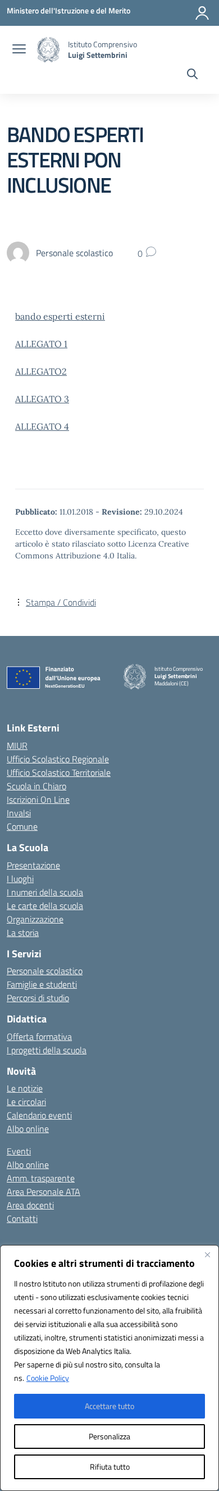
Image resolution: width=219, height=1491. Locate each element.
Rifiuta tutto (110, 1466)
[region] (109, 1368)
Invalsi (19, 813)
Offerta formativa (39, 1036)
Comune (22, 826)
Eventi (19, 1151)
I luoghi (20, 878)
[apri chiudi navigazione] (19, 50)
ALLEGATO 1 (41, 343)
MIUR (17, 745)
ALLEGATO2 (41, 371)
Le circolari (26, 1101)
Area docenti (30, 1205)
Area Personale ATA (43, 1191)
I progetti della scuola (46, 1050)
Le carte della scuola (45, 905)
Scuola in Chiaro (36, 786)
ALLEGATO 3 (42, 398)
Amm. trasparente (41, 1178)
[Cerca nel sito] (192, 75)
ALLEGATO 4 (42, 426)
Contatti (22, 1218)
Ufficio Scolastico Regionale (58, 759)
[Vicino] (207, 1254)
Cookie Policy (47, 1378)
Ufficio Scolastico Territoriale (59, 772)
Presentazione (33, 865)
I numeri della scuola (45, 892)
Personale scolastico (45, 971)
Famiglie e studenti (42, 984)
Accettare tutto (109, 1406)
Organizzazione (35, 919)
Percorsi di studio (38, 997)
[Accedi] (202, 13)
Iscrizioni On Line (38, 799)
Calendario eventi (39, 1115)
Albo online (28, 1128)
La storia (23, 932)
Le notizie (25, 1088)
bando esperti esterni (60, 316)
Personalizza (109, 1436)
